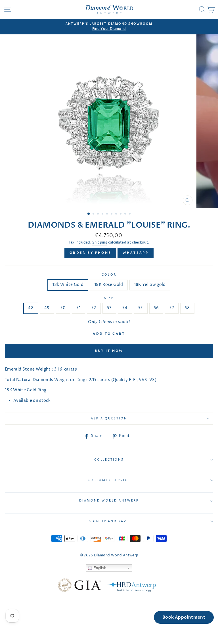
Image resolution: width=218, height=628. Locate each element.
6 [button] (112, 214)
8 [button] (121, 214)
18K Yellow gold (150, 284)
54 (124, 308)
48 (30, 308)
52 (93, 308)
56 (156, 308)
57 (171, 308)
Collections (109, 460)
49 (47, 308)
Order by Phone (90, 253)
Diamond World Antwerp (109, 501)
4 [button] (103, 214)
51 (78, 308)
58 (187, 308)
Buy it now (109, 351)
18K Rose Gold (108, 284)
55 (140, 308)
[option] (109, 27)
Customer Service (109, 480)
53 (109, 308)
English (99, 568)
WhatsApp (135, 253)
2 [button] (94, 214)
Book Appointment (183, 617)
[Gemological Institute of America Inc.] (79, 586)
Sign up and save (109, 521)
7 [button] (116, 214)
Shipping (99, 242)
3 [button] (98, 214)
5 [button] (107, 214)
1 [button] (88, 214)
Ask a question (109, 419)
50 (63, 308)
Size (109, 298)
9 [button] (125, 214)
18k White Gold (67, 284)
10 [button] (130, 214)
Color (109, 275)
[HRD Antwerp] (131, 586)
